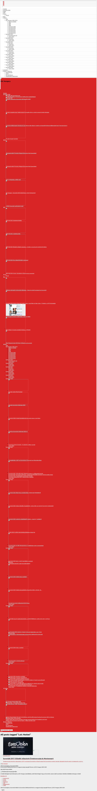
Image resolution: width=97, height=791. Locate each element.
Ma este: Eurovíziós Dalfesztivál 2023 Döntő (18, 603)
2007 (9, 24)
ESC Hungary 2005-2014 (11, 20)
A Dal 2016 (11, 39)
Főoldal (5, 9)
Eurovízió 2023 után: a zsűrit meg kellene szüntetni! (20, 561)
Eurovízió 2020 (9, 54)
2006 (9, 23)
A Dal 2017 (11, 44)
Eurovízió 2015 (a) (12, 35)
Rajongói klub (9, 72)
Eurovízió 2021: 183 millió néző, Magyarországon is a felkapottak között (25, 473)
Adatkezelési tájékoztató (12, 76)
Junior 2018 (11, 49)
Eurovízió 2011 (12, 29)
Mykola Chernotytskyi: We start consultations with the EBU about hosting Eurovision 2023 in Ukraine (30, 717)
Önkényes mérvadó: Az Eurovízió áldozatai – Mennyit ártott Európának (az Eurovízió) (26, 290)
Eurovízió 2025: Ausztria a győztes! (16, 676)
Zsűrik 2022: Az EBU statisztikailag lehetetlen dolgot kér (21, 532)
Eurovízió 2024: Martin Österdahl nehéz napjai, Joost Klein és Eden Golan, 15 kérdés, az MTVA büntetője (31, 303)
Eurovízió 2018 (9, 47)
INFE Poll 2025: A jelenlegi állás (13, 233)
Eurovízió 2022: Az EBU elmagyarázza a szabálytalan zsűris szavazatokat (25, 545)
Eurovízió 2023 (9, 62)
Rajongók (5, 781)
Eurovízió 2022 (9, 59)
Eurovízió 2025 (9, 67)
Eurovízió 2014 (12, 33)
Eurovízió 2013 (12, 31)
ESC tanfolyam (9, 75)
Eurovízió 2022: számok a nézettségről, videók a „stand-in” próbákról (25, 519)
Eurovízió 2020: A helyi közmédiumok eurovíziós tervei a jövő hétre (24, 418)
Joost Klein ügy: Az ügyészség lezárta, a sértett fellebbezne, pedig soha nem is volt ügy (29, 618)
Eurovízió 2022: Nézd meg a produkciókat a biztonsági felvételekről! (24, 492)
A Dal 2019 (11, 52)
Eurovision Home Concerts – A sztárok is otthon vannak (21, 444)
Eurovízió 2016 (9, 38)
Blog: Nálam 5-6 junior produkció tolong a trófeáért (18, 329)
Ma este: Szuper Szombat (12, 138)
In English (5, 70)
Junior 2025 (11, 68)
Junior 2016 (11, 40)
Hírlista (5, 17)
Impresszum (6, 778)
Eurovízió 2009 (12, 26)
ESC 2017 (10, 43)
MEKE (4, 11)
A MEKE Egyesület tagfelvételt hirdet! (14, 206)
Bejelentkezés (6, 784)
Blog (4, 16)
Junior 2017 (11, 45)
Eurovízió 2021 (9, 57)
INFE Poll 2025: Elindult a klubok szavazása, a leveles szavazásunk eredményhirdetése (26, 247)
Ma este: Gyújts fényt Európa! (15, 391)
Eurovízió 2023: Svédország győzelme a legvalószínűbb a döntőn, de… (25, 590)
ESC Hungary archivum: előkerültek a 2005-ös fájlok (18, 316)
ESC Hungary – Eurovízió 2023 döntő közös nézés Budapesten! (21, 192)
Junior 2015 (11, 36)
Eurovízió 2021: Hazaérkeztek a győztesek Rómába (20, 476)
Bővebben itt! (4, 776)
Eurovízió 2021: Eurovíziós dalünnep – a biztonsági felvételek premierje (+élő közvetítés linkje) (30, 474)
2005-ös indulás (12, 21)
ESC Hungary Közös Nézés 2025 (13, 701)
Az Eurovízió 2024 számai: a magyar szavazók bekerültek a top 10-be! (25, 632)
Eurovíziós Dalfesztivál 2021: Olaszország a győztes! (21, 477)
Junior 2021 (11, 58)
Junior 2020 (11, 55)
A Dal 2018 (11, 48)
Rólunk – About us (7, 71)
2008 (9, 25)
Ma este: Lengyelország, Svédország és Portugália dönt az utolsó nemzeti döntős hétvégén (27, 112)
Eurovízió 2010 (12, 28)
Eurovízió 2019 (9, 50)
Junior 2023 (11, 63)
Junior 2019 (11, 53)
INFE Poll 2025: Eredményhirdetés (14, 220)
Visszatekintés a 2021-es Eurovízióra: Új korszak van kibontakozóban (25, 460)
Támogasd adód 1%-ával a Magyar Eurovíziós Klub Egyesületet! (21, 153)
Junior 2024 (11, 66)
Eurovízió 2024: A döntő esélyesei (16, 660)
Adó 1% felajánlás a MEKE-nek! (13, 179)
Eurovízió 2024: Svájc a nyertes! (15, 647)
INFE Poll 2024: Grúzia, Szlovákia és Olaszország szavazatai (20, 273)
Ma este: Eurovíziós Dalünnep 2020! (16, 405)
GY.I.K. (7, 73)
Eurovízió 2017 (9, 41)
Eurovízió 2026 (6, 10)
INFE (4, 12)
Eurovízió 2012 (12, 30)
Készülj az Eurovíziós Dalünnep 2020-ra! (18, 431)
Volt (7, 19)
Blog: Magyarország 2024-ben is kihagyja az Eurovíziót (19, 343)
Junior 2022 (11, 61)
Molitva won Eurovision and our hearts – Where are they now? (20, 720)
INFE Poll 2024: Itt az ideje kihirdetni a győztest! (17, 260)
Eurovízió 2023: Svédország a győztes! (17, 576)
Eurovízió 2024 (9, 64)
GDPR (4, 785)
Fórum (4, 14)
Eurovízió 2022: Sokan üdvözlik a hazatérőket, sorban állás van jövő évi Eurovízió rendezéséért (31, 506)
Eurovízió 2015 (9, 34)
